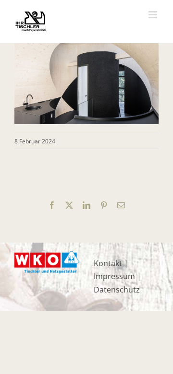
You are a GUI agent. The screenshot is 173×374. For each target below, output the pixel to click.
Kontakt (108, 263)
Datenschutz (117, 289)
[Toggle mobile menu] (153, 15)
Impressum (114, 276)
